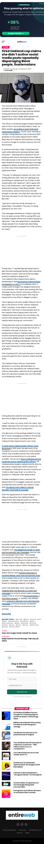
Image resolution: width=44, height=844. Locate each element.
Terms (27, 833)
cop (39, 619)
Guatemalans (8, 623)
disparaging (14, 621)
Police (12, 625)
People (5, 625)
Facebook (25, 621)
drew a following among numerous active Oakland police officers (21, 460)
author (19, 619)
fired (32, 621)
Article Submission (9, 830)
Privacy (20, 833)
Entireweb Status (35, 830)
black (26, 619)
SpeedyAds (22, 830)
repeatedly (35, 625)
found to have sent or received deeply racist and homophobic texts (21, 574)
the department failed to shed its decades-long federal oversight (18, 488)
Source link (6, 613)
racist (26, 625)
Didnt (5, 621)
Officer (33, 623)
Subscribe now (22, 692)
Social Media (15, 627)
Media (17, 623)
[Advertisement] (22, 249)
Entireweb (8, 70)
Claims (33, 619)
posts (18, 625)
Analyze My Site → (15, 33)
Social (5, 627)
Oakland (25, 623)
